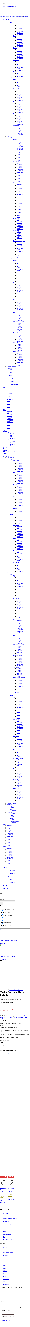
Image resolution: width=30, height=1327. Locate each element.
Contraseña (19, 1308)
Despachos (6, 1221)
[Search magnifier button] (1, 903)
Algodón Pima (7, 1234)
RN (27, 1017)
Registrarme (6, 1250)
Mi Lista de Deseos (8, 1252)
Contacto (5, 1213)
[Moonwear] (14, 16)
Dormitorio (6, 1284)
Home (5, 1231)
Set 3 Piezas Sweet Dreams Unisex (3, 1191)
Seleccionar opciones (3, 1201)
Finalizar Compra (7, 1258)
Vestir (4, 1281)
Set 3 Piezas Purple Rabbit (11, 1190)
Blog (4, 1237)
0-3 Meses (19, 1016)
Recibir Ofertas (7, 1255)
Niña (13, 1017)
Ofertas (18, 1017)
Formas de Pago (7, 1224)
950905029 (6, 5)
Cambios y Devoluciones (10, 1218)
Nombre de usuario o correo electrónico (7, 1309)
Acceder (5, 1316)
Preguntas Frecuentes (8, 1216)
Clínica (5, 1273)
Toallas (2, 1018)
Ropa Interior (6, 1276)
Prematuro (23, 1017)
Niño (4, 1268)
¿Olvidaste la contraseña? (8, 1320)
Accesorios (9, 1017)
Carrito (5, 1247)
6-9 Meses (2, 1017)
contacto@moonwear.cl (9, 6)
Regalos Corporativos (9, 1239)
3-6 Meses (25, 1016)
